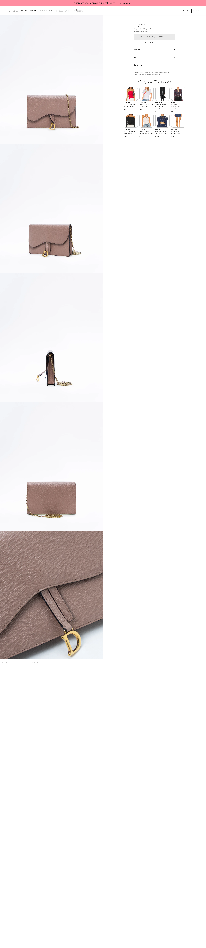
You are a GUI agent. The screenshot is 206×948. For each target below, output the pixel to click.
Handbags (14, 663)
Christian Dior (38, 663)
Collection (5, 663)
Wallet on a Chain (26, 663)
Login (185, 11)
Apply (196, 11)
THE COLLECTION (28, 11)
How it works (45, 11)
